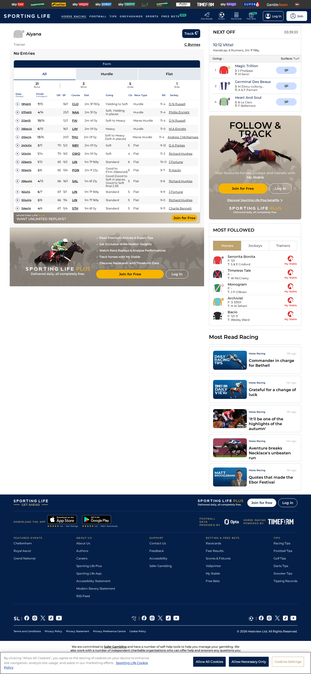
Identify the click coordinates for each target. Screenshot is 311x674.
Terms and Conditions (27, 631)
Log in (287, 503)
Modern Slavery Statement (95, 588)
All (44, 74)
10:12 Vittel (223, 45)
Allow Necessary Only (249, 662)
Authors (82, 551)
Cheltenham (23, 543)
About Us (83, 543)
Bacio (232, 312)
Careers (81, 558)
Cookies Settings (288, 662)
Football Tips (283, 551)
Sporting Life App (89, 573)
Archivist (235, 298)
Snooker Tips (283, 573)
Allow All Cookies (209, 662)
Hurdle (107, 74)
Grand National (24, 558)
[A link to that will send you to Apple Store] (62, 521)
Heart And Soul (248, 97)
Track (189, 33)
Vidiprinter (213, 566)
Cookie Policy (138, 631)
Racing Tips (282, 543)
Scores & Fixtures (218, 558)
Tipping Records (285, 581)
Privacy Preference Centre (109, 631)
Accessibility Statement (93, 581)
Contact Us (157, 543)
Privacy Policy (53, 631)
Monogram (237, 284)
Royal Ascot (22, 551)
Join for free (261, 503)
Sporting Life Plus (89, 566)
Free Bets (213, 581)
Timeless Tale (239, 270)
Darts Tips (281, 566)
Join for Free (184, 218)
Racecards (213, 543)
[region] (155, 663)
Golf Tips (280, 558)
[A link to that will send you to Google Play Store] (100, 521)
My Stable (213, 573)
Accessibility (158, 558)
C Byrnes (192, 44)
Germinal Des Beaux (253, 82)
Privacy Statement (77, 631)
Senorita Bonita (241, 256)
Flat (169, 74)
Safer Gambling (160, 566)
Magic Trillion (246, 66)
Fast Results (215, 551)
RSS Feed (83, 596)
